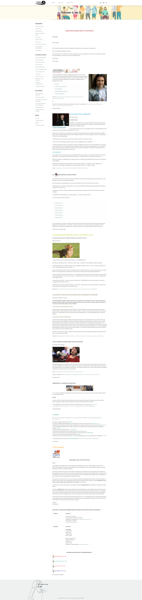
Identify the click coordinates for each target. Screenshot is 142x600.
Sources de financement (41, 44)
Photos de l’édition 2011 (59, 93)
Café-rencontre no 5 (59, 212)
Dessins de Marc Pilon (40, 62)
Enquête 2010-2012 (40, 107)
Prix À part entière (58, 88)
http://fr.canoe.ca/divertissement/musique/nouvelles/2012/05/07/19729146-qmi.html (72, 168)
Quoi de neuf (38, 74)
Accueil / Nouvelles (40, 26)
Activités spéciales (39, 120)
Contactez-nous (69, 2)
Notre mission (38, 28)
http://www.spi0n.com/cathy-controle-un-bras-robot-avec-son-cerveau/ (69, 371)
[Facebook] (101, 3)
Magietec (82, 598)
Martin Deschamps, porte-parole (61, 91)
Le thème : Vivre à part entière (61, 86)
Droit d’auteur (38, 50)
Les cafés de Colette (40, 86)
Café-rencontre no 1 (59, 202)
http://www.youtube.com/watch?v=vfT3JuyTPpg (89, 438)
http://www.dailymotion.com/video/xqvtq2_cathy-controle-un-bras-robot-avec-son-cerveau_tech (81, 374)
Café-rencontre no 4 (59, 210)
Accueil (53, 2)
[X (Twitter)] (104, 3)
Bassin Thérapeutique (40, 66)
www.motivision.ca (56, 419)
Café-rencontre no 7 (59, 217)
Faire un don (60, 2)
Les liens (37, 118)
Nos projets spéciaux (40, 97)
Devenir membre (39, 39)
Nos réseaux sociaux (40, 125)
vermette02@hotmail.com (83, 544)
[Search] (106, 2)
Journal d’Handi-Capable (41, 57)
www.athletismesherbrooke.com (72, 522)
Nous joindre (38, 37)
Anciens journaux (39, 64)
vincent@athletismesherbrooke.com (84, 519)
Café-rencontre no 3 (59, 207)
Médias (37, 122)
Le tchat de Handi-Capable (41, 69)
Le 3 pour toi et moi (40, 76)
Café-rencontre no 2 (59, 205)
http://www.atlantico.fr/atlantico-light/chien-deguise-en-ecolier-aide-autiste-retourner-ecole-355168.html (77, 289)
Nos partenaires (39, 31)
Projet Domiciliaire (39, 59)
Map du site (43, 590)
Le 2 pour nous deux (40, 71)
